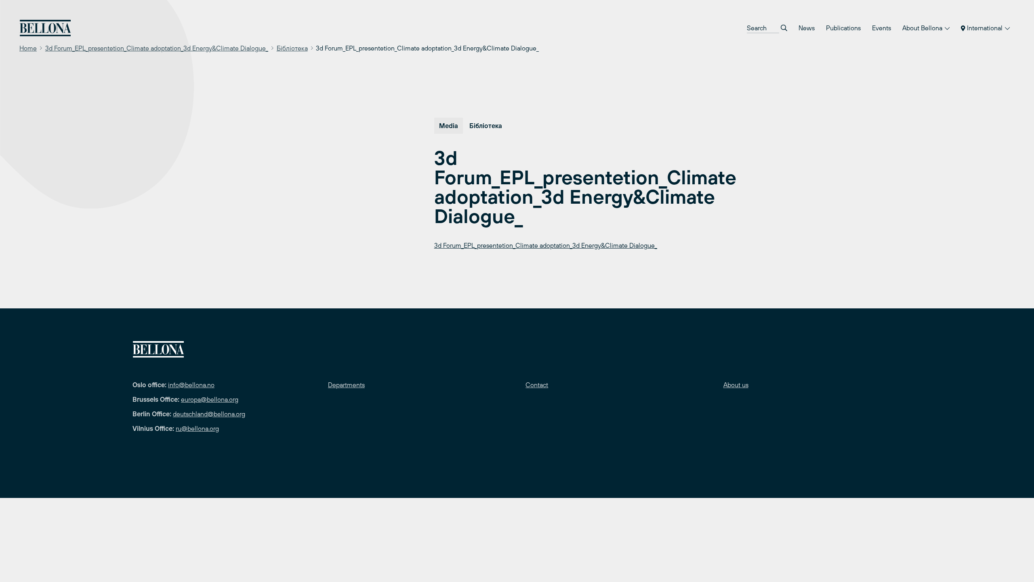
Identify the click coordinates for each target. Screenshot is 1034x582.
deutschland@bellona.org (209, 414)
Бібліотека (292, 48)
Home (28, 48)
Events (881, 28)
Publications (843, 28)
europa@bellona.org (209, 399)
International (984, 28)
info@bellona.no (191, 384)
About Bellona (923, 28)
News (807, 28)
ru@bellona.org (197, 428)
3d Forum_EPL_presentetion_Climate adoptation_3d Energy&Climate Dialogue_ (156, 48)
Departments (346, 384)
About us (735, 384)
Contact (536, 384)
